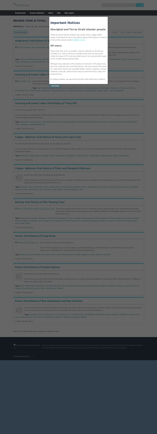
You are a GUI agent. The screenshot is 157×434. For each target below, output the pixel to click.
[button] (55, 86)
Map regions (69, 13)
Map (58, 13)
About (50, 13)
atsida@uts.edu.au (78, 40)
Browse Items (20, 13)
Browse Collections (37, 13)
